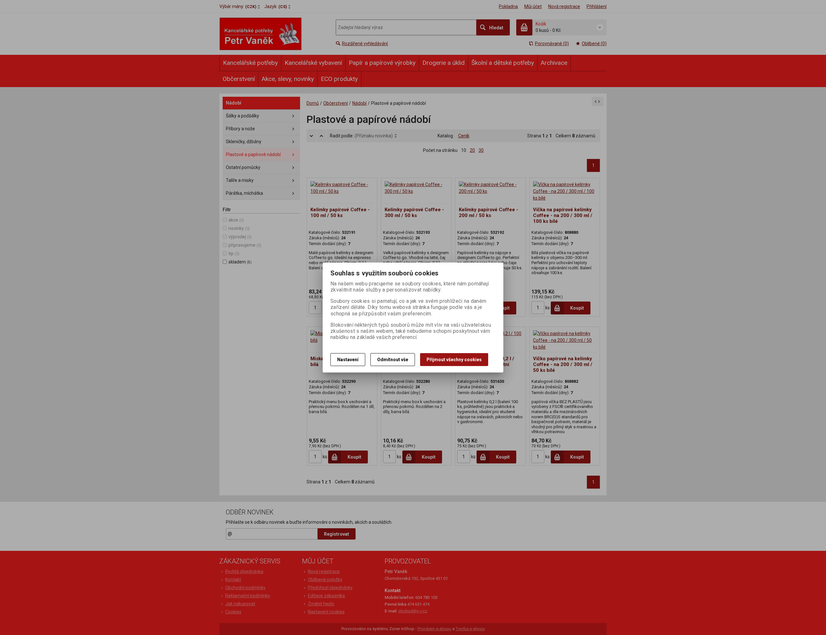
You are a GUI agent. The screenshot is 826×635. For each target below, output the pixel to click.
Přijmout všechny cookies (454, 359)
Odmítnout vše (392, 359)
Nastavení (347, 359)
